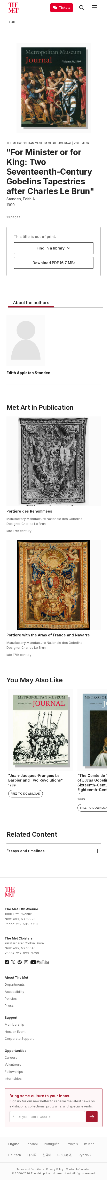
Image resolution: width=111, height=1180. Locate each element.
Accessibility (14, 992)
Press (9, 1005)
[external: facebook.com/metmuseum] (7, 962)
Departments (15, 984)
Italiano (89, 1144)
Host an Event (15, 1032)
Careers (11, 1057)
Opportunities (15, 1051)
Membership (14, 1024)
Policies (11, 999)
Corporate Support (19, 1039)
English (14, 1144)
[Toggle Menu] (95, 8)
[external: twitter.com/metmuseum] (13, 962)
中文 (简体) (65, 1155)
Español (32, 1144)
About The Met (16, 977)
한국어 (47, 1155)
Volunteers (13, 1064)
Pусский (85, 1155)
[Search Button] (82, 8)
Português (52, 1144)
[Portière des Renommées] (53, 461)
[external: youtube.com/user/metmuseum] (39, 962)
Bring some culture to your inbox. (40, 1096)
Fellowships (14, 1072)
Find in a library (51, 248)
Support (11, 1017)
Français (72, 1144)
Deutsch (14, 1155)
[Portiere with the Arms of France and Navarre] (53, 585)
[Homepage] (13, 8)
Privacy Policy (55, 1169)
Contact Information (78, 1169)
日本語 (31, 1155)
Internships (13, 1079)
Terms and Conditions (30, 1169)
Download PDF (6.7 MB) (54, 263)
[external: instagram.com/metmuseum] (26, 962)
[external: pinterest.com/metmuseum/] (20, 962)
